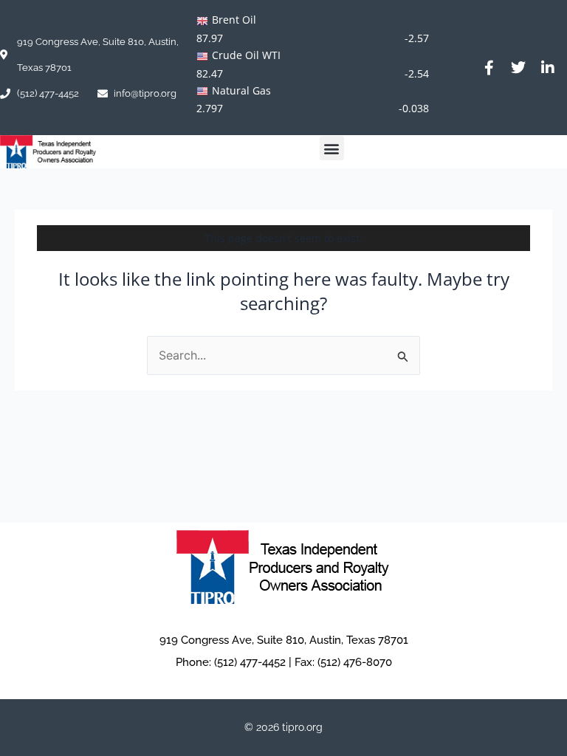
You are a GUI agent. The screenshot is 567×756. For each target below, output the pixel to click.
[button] (332, 148)
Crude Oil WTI (246, 55)
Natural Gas (241, 90)
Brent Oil (234, 20)
